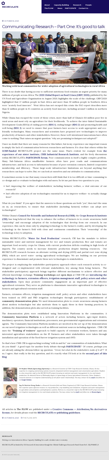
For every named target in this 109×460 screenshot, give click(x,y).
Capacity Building (61, 5)
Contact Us (83, 8)
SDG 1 (52, 124)
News (60, 8)
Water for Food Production (43, 238)
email (93, 378)
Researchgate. (96, 392)
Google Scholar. (26, 380)
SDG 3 (17, 128)
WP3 (35, 418)
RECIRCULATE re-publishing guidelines (59, 412)
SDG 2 (76, 124)
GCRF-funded (9, 151)
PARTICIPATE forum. (37, 157)
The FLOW (48, 8)
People (88, 5)
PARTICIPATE (70, 8)
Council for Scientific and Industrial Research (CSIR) (46, 215)
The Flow (27, 418)
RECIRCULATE (10, 7)
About (47, 5)
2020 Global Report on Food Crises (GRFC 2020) (64, 95)
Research (77, 5)
